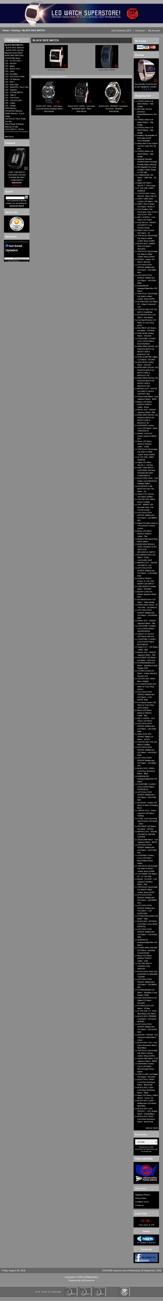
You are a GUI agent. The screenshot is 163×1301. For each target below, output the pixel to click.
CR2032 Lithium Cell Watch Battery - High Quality (145, 153)
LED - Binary (10, 66)
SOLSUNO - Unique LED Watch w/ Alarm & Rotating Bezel (147, 805)
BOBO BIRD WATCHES (14, 55)
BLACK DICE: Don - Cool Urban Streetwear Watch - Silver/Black (147, 1045)
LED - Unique (10, 103)
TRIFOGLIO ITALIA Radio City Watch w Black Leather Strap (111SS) (147, 889)
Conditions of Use (142, 1202)
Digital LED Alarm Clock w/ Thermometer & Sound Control (147, 525)
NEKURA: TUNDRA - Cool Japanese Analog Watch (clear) (147, 1037)
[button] (121, 30)
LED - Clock (9, 71)
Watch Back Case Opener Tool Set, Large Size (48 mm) (147, 146)
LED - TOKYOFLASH (13, 100)
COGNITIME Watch (12, 58)
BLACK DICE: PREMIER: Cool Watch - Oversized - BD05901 (147, 1018)
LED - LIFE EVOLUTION (14, 77)
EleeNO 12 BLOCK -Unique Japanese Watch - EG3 (147, 436)
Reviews (139, 55)
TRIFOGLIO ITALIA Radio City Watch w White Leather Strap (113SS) (147, 254)
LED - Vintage (10, 106)
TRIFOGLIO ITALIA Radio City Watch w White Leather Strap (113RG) (147, 452)
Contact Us (139, 1205)
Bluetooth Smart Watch (14, 53)
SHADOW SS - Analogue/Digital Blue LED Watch (147, 942)
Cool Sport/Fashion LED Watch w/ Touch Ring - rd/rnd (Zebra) (146, 705)
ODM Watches (10, 108)
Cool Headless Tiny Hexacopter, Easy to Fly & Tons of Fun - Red (147, 211)
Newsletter (11, 236)
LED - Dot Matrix (11, 74)
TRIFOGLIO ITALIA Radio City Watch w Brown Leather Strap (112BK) (147, 868)
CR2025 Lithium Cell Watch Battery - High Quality (145, 103)
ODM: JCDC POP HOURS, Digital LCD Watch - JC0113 (145, 736)
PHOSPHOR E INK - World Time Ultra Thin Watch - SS (145, 488)
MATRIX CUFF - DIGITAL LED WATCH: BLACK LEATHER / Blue (147, 391)
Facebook (146, 1249)
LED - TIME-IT (10, 95)
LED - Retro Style (11, 85)
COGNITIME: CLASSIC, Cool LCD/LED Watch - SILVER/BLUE (146, 786)
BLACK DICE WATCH (33, 30)
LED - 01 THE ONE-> (13, 61)
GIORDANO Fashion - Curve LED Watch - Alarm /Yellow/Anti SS (147, 428)
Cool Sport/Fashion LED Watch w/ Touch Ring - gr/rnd (146, 322)
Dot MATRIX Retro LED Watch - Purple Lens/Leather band (146, 557)
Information (141, 1188)
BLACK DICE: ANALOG (15, 48)
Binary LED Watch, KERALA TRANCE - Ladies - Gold (145, 958)
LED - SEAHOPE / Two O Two (16, 87)
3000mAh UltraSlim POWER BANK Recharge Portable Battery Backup (147, 161)
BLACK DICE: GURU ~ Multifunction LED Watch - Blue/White (147, 1103)
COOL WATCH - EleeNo (14, 129)
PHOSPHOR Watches (13, 111)
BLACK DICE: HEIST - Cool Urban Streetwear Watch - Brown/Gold (146, 1119)
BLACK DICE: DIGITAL (15, 50)
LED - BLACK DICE (12, 69)
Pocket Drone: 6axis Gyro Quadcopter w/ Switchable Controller (147, 974)
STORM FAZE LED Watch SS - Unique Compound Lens (147, 304)
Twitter (146, 1231)
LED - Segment (11, 90)
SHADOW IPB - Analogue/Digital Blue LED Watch (147, 288)
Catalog (15, 30)
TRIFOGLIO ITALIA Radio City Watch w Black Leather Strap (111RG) (147, 296)
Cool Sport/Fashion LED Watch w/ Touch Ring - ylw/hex (146, 686)
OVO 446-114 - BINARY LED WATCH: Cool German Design (146, 225)
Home (6, 30)
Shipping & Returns (142, 1195)
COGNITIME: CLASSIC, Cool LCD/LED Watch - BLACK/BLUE (146, 641)
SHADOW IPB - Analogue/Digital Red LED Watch (147, 779)
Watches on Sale (11, 127)
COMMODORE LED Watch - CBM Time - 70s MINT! (146, 177)
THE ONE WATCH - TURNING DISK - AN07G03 (145, 966)
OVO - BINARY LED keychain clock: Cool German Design (145, 507)
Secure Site (11, 212)
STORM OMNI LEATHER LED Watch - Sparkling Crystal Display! (147, 950)
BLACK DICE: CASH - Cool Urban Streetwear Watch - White (146, 1090)
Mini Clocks (9, 137)
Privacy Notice (140, 1198)
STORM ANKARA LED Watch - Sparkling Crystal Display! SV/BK (147, 992)
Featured (10, 143)
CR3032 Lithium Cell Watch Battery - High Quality (145, 122)
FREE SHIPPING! (144, 1158)
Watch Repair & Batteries (14, 124)
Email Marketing (13, 261)
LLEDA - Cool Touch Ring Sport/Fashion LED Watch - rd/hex (147, 821)
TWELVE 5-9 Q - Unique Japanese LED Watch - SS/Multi (146, 813)
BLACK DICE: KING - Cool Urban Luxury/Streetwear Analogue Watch (147, 480)
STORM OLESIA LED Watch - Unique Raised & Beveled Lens (147, 673)
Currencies (141, 1134)
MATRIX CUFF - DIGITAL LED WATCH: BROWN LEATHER (147, 834)
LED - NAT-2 (10, 82)
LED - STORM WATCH (14, 92)
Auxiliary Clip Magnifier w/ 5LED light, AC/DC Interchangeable (147, 138)
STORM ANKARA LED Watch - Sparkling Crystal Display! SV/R (147, 665)
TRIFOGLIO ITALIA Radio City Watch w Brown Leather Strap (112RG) (147, 1053)
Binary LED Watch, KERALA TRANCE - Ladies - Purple (145, 444)
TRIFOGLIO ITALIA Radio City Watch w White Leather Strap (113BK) (147, 238)
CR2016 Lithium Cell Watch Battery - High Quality (145, 130)
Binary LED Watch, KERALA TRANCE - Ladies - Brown (145, 404)
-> (14, 45)
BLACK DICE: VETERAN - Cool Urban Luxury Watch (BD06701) (147, 923)
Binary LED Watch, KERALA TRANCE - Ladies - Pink (145, 533)
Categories (12, 40)
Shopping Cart (143, 95)
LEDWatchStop (90, 1277)
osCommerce (88, 1280)
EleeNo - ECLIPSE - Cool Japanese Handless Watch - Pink (147, 881)
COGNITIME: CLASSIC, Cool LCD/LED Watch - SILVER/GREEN (146, 628)
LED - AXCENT (11, 63)
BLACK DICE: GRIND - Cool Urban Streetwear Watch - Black (146, 771)
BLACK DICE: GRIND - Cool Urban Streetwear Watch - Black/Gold (146, 1082)
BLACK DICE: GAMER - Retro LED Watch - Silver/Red (146, 246)
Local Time (141, 1213)
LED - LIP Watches (12, 79)
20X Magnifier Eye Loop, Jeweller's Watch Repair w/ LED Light (146, 169)
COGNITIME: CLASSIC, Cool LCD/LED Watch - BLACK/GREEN (146, 341)
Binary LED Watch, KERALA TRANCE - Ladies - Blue (145, 713)
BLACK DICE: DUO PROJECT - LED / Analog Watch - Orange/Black (147, 1111)
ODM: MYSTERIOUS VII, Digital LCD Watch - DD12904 (147, 1000)
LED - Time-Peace (12, 98)
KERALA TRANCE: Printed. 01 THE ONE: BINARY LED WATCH (145, 581)
